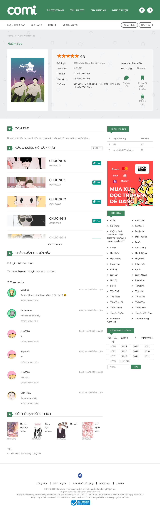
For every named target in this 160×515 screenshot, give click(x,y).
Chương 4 (57, 238)
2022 (139, 62)
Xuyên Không (142, 318)
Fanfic (138, 242)
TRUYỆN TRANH (55, 10)
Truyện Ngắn (117, 313)
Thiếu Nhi (140, 296)
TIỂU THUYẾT (77, 10)
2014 (135, 356)
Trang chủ (41, 483)
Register (22, 271)
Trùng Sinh (140, 307)
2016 (124, 356)
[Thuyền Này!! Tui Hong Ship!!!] (12, 429)
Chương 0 (57, 161)
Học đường (115, 258)
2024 (124, 346)
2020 (124, 351)
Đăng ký (145, 25)
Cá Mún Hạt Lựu (82, 73)
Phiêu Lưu (140, 280)
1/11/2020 (124, 361)
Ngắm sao (30, 36)
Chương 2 (57, 199)
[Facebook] (80, 475)
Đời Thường (91, 83)
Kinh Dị (113, 269)
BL (8, 453)
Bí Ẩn (112, 220)
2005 (112, 361)
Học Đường (26, 453)
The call (73, 424)
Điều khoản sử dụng (83, 483)
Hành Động (141, 253)
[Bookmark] (142, 78)
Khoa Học (115, 264)
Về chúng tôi (70, 25)
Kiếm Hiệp (140, 264)
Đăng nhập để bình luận (91, 290)
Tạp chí (139, 291)
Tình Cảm (115, 83)
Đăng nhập (129, 25)
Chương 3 (57, 218)
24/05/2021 (146, 338)
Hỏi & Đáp (105, 483)
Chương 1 (57, 180)
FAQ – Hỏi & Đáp (16, 25)
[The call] (62, 429)
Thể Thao (115, 296)
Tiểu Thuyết (116, 302)
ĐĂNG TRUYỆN (120, 10)
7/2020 (124, 338)
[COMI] (22, 10)
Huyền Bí (139, 258)
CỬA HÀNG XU (98, 10)
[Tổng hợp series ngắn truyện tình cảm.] (37, 429)
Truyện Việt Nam (83, 87)
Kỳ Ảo (138, 269)
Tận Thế (114, 291)
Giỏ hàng (36, 25)
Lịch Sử (113, 274)
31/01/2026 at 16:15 (29, 300)
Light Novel (141, 274)
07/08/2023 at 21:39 (29, 341)
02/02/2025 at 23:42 (29, 321)
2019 (135, 351)
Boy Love (19, 36)
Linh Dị (113, 280)
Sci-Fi (113, 285)
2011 (147, 356)
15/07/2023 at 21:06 (29, 403)
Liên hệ (52, 25)
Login (32, 271)
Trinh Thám (116, 307)
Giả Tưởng (140, 247)
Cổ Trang (115, 225)
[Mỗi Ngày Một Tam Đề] (87, 429)
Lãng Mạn (37, 453)
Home (10, 36)
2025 (112, 346)
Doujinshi (139, 231)
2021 (112, 351)
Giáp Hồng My (113, 340)
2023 (135, 346)
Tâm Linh (139, 285)
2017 (112, 356)
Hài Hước (103, 83)
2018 (147, 351)
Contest (139, 225)
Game (113, 247)
